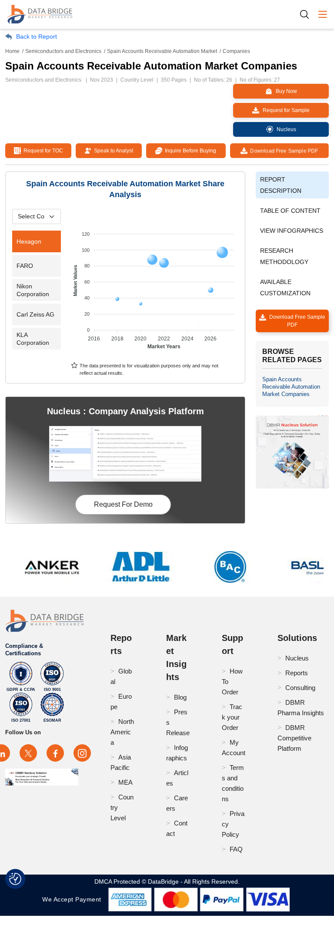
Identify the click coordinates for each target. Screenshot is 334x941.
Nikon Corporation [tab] (33, 290)
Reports (296, 673)
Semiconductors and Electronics (63, 51)
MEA (125, 782)
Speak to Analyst (112, 151)
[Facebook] (55, 753)
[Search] (307, 14)
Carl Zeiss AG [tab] (35, 314)
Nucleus (297, 658)
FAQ (236, 849)
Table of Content (290, 210)
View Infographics (291, 230)
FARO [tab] (25, 265)
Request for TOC (42, 151)
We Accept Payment (73, 899)
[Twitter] (28, 753)
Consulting (300, 687)
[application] (154, 286)
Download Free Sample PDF (283, 151)
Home (12, 51)
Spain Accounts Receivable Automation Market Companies (291, 386)
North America (122, 732)
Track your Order (232, 717)
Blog (180, 697)
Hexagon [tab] (29, 241)
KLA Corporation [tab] (33, 338)
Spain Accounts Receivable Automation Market (162, 51)
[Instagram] (82, 753)
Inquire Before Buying (189, 151)
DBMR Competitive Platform (294, 738)
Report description (280, 185)
